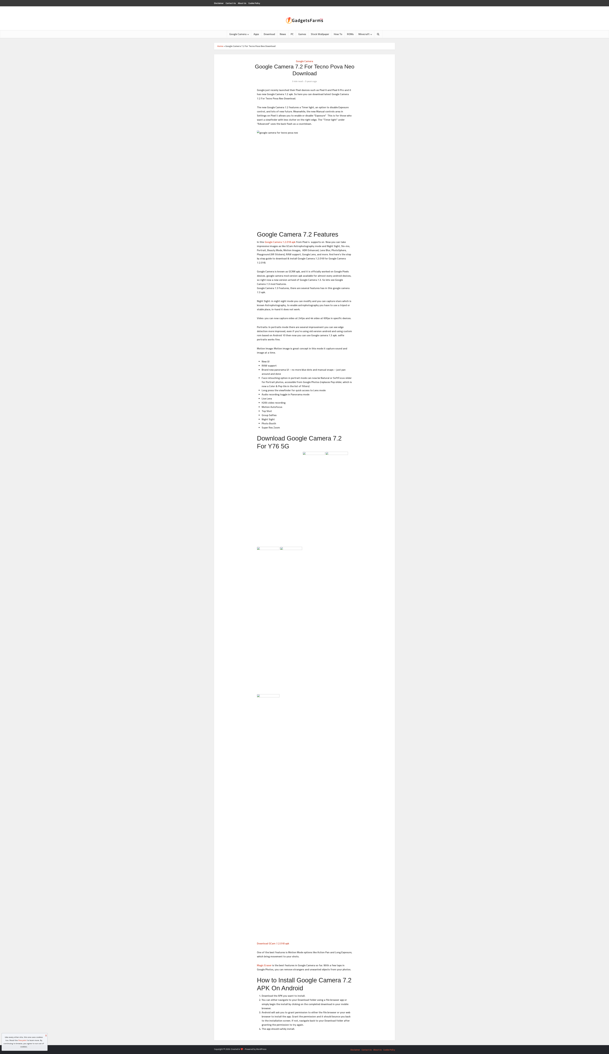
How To (338, 34)
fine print (22, 1040)
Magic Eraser (264, 965)
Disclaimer (219, 3)
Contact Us (231, 3)
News (283, 34)
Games (302, 34)
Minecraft (364, 34)
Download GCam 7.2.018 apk (273, 943)
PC (292, 34)
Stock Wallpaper (320, 34)
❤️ (242, 1049)
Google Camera (237, 34)
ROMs (350, 34)
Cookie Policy (254, 3)
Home (220, 46)
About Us (242, 3)
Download (269, 34)
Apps (256, 34)
